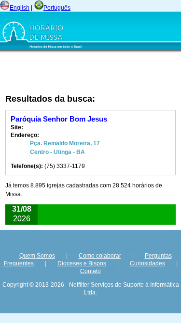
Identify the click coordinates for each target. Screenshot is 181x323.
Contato (90, 271)
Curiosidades (147, 263)
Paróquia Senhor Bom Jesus (59, 119)
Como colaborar (100, 255)
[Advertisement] (65, 73)
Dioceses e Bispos (81, 263)
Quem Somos (37, 255)
